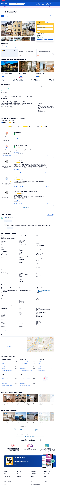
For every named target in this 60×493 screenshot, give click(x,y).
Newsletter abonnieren (7, 479)
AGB (31, 481)
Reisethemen (46, 479)
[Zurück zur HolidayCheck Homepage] (4, 3)
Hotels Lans (37, 429)
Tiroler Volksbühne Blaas (6, 381)
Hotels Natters (37, 428)
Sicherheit (32, 486)
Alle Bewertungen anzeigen (27, 207)
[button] (11, 28)
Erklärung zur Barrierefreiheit (35, 484)
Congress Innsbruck (5, 378)
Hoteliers (18, 473)
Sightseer (21, 366)
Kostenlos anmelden (52, 6)
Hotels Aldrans (37, 430)
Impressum (32, 487)
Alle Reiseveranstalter (7, 486)
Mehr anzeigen (3, 108)
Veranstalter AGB (33, 473)
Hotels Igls (21, 429)
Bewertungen (10, 17)
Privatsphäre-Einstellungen (35, 478)
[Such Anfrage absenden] (24, 4)
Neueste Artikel (46, 481)
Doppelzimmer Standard (7, 155)
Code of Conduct (20, 478)
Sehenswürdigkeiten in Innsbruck (7, 370)
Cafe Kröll (39, 368)
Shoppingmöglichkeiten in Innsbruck (25, 385)
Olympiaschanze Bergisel (24, 368)
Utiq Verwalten (33, 479)
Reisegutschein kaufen (7, 481)
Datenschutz (32, 476)
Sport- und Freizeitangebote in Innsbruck (26, 370)
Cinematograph (4, 383)
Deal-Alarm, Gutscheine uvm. (8, 478)
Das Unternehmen (46, 473)
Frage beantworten (8, 221)
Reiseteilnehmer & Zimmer (41, 27)
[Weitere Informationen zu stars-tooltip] (12, 402)
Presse (45, 476)
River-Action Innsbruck (23, 363)
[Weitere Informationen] (30, 79)
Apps (5, 484)
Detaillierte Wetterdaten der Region (30, 436)
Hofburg (3, 368)
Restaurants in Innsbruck (41, 370)
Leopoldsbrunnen (4, 361)
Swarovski (21, 380)
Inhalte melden (6, 487)
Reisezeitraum (39, 24)
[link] (38, 4)
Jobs (44, 478)
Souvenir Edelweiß (23, 381)
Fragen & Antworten (7, 476)
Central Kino (4, 380)
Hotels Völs (21, 430)
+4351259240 (9, 346)
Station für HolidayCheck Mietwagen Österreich (44, 291)
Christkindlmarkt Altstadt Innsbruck (25, 378)
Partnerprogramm (20, 476)
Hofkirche (3, 363)
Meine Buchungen (7, 473)
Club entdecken (46, 6)
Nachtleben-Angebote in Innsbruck (7, 385)
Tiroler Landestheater (5, 376)
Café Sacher (39, 361)
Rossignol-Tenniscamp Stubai (24, 361)
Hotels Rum (21, 428)
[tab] (40, 22)
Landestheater (4, 366)
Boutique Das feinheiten (23, 376)
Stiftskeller (39, 363)
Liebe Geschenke (22, 383)
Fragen (19, 17)
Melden (14, 221)
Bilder (15, 17)
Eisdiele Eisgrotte (40, 366)
